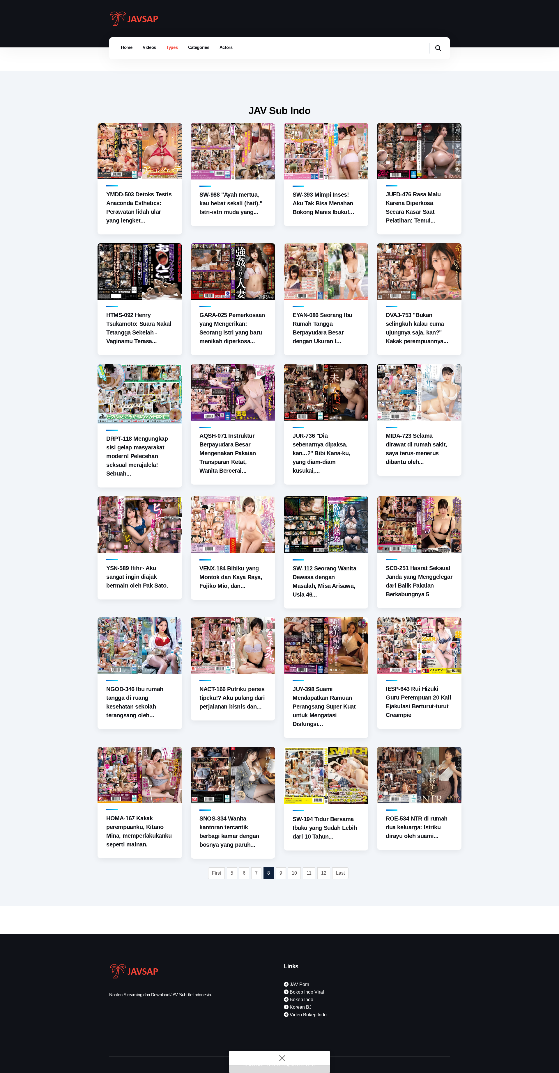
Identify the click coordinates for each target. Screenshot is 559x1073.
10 (294, 873)
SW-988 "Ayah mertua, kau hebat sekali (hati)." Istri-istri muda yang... (230, 203)
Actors (226, 47)
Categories (198, 47)
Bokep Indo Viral (306, 992)
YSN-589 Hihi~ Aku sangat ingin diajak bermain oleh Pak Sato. (137, 577)
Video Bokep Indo (308, 1014)
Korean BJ (300, 1007)
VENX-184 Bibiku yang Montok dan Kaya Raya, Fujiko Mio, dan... (230, 577)
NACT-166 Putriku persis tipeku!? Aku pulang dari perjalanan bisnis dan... (232, 698)
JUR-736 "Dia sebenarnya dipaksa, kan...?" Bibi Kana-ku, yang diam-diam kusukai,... (321, 453)
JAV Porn (299, 984)
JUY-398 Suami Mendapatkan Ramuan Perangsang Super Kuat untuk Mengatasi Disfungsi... (324, 706)
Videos (149, 47)
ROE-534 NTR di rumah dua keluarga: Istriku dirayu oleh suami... (416, 827)
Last (340, 873)
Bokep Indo (301, 999)
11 (309, 873)
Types (172, 47)
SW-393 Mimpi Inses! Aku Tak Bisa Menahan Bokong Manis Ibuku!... (323, 203)
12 (323, 873)
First (216, 873)
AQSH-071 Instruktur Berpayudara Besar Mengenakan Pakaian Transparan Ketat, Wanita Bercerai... (227, 453)
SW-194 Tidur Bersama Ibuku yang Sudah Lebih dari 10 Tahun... (325, 828)
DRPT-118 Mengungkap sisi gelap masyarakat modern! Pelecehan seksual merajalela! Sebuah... (137, 456)
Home (126, 47)
